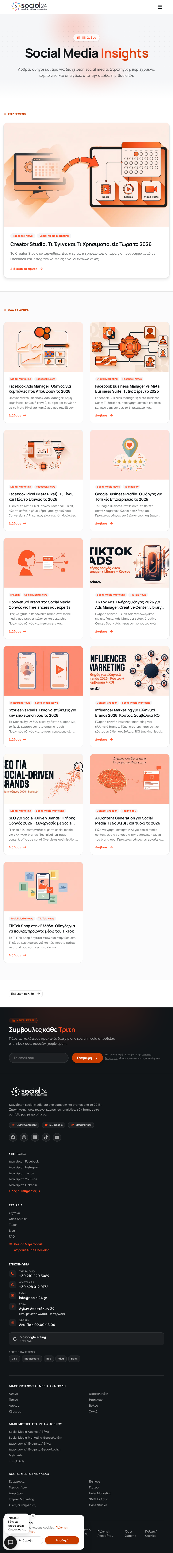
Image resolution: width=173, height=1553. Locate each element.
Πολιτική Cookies (151, 1533)
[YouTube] (57, 1137)
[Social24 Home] (29, 6)
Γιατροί (94, 1487)
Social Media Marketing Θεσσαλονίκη (35, 1437)
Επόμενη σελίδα (22, 993)
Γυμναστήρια (18, 1487)
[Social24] (29, 1092)
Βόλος (93, 1405)
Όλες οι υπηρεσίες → (24, 1191)
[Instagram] (24, 1137)
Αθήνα (13, 1393)
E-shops (94, 1481)
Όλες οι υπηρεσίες (22, 1505)
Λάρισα (14, 1405)
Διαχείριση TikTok (21, 1173)
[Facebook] (13, 1137)
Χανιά (93, 1411)
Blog (12, 1230)
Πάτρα (13, 1399)
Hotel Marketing (100, 1493)
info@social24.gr (33, 1298)
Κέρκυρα (15, 1411)
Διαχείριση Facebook (24, 1161)
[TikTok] (46, 1137)
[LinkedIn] (35, 1137)
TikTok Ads (16, 1461)
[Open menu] (160, 7)
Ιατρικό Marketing (21, 1499)
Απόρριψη (26, 1540)
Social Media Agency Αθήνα (29, 1431)
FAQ (12, 1236)
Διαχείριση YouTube (23, 1179)
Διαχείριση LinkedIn (23, 1185)
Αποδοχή (62, 1540)
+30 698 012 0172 (33, 1287)
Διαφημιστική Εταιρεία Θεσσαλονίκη (34, 1449)
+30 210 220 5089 (34, 1276)
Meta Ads (16, 1455)
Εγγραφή (84, 1058)
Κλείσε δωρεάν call (28, 1244)
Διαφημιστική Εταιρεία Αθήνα (30, 1443)
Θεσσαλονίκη (98, 1393)
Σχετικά (14, 1213)
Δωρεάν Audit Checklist (31, 1250)
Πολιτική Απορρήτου (105, 1533)
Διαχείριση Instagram (24, 1167)
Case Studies (18, 1219)
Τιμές (13, 1224)
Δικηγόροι (16, 1493)
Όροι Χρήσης (130, 1533)
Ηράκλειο (96, 1399)
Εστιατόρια (16, 1481)
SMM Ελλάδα (98, 1499)
